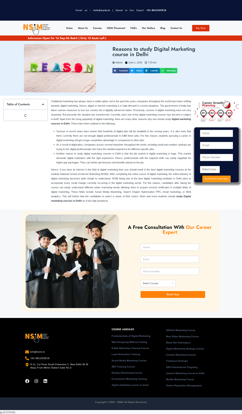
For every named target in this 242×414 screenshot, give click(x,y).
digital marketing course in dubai (130, 385)
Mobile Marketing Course (180, 379)
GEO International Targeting (182, 367)
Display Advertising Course (127, 372)
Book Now (173, 294)
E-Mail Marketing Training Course (130, 348)
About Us (83, 28)
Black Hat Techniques (178, 342)
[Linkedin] (45, 381)
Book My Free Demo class (216, 179)
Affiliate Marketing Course (180, 330)
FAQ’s (133, 28)
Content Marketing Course (181, 354)
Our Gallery (148, 28)
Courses (97, 28)
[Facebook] (27, 381)
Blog (162, 28)
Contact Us (176, 28)
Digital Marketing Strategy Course (185, 348)
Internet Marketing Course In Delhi (185, 373)
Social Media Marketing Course (129, 360)
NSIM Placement (116, 28)
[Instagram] (36, 381)
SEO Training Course (123, 366)
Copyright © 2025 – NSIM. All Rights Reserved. (121, 402)
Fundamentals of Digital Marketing (131, 336)
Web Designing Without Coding (129, 342)
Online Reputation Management (184, 385)
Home (69, 28)
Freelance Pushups (177, 361)
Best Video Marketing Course (182, 336)
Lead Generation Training (126, 354)
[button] (120, 70)
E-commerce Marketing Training (129, 379)
